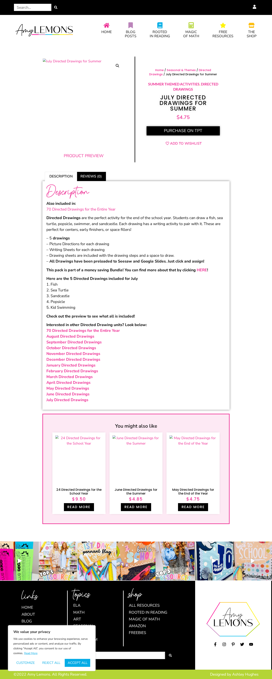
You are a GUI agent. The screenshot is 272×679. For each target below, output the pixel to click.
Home (106, 31)
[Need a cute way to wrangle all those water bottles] (175, 561)
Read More (30, 653)
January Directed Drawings (70, 365)
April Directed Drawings (68, 382)
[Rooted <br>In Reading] (160, 25)
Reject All (51, 662)
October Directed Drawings (71, 348)
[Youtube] (251, 644)
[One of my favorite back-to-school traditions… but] (252, 561)
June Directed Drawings (67, 394)
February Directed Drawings (72, 371)
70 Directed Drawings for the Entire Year (80, 209)
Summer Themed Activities (174, 84)
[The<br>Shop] (251, 25)
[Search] (56, 7)
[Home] (107, 25)
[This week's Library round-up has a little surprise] (58, 561)
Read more (78, 507)
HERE (202, 270)
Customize (25, 662)
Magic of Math (191, 33)
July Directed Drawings (67, 400)
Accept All (77, 662)
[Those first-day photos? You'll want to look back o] (97, 561)
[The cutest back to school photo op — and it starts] (135, 561)
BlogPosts (130, 33)
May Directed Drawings (67, 388)
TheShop (251, 33)
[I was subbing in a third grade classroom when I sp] (19, 561)
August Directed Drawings (70, 336)
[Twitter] (242, 644)
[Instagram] (224, 644)
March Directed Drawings (69, 376)
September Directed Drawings (74, 342)
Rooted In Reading (160, 33)
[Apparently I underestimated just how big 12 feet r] (213, 561)
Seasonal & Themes (181, 70)
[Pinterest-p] (233, 644)
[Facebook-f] (215, 644)
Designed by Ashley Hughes (234, 674)
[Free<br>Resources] (223, 25)
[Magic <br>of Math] (191, 25)
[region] (52, 648)
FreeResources (222, 33)
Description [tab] (61, 176)
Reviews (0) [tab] (91, 176)
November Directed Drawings (73, 353)
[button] (117, 65)
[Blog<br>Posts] (131, 25)
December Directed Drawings (73, 359)
